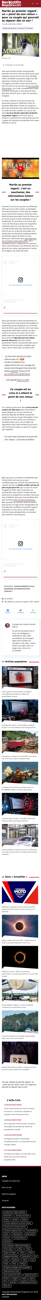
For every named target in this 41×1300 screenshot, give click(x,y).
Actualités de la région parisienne (14, 1212)
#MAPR (14, 371)
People (6, 1264)
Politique (23, 1264)
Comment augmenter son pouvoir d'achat (17, 1223)
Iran (35, 1256)
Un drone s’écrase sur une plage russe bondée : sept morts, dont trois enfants (19, 1037)
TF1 (4, 1282)
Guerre (22, 1253)
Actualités (8, 599)
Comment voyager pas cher (13, 1230)
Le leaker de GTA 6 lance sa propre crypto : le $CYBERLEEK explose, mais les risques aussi (18, 788)
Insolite (31, 1253)
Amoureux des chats (22, 1216)
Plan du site (7, 1187)
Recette (6, 1278)
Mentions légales (9, 1194)
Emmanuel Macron (20, 1238)
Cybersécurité (17, 1234)
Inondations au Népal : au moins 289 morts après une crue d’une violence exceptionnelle (19, 757)
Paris (32, 1260)
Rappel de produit (31, 1275)
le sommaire (14, 65)
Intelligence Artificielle (11, 1256)
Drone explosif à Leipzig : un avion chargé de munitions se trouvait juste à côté (17, 1006)
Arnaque (6, 1219)
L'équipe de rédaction (11, 1181)
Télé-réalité (34, 602)
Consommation (31, 1230)
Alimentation (8, 1216)
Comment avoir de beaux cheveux (15, 1227)
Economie (7, 1238)
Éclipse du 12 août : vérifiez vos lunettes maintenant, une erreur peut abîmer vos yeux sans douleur (20, 973)
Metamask (15, 1260)
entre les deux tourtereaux (24, 500)
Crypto (6, 1234)
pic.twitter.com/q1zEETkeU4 (17, 374)
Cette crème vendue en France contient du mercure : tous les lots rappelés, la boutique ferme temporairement (19, 1111)
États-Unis (7, 1286)
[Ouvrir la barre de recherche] (33, 4)
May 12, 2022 (23, 380)
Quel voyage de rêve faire (12, 1275)
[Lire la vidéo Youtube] (20, 168)
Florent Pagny (8, 1249)
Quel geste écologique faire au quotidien (17, 1267)
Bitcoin (15, 1219)
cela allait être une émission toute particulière (19, 239)
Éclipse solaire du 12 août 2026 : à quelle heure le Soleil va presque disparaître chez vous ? (19, 941)
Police (14, 1264)
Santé (24, 1278)
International (26, 1256)
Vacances (13, 1282)
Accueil (5, 1082)
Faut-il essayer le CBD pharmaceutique (16, 1245)
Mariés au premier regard (18, 602)
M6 (5, 602)
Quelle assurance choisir (11, 1271)
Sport (32, 1278)
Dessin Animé (30, 1234)
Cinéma (24, 1219)
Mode (25, 1260)
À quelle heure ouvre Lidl (28, 1282)
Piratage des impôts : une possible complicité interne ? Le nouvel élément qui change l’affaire (19, 726)
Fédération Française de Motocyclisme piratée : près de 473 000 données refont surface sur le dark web (19, 909)
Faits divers (7, 1242)
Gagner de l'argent (10, 1253)
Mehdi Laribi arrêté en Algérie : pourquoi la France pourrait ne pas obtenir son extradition (19, 1068)
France (28, 1249)
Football (19, 1249)
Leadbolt (5, 1297)
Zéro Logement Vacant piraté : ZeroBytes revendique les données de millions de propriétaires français (16, 694)
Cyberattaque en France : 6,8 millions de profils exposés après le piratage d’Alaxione (18, 819)
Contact (5, 1200)
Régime (15, 1278)
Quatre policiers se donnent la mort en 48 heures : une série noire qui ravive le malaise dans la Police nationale (20, 852)
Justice (6, 1260)
